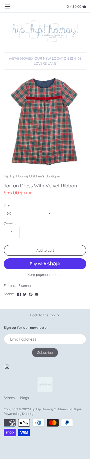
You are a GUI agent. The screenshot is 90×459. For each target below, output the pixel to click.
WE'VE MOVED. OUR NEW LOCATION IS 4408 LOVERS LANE (45, 61)
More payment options (45, 275)
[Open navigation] (7, 6)
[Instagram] (7, 366)
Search (9, 398)
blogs (24, 398)
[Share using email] (36, 293)
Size (7, 205)
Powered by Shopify (18, 414)
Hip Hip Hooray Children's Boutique (32, 176)
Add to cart (45, 250)
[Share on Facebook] (19, 293)
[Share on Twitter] (24, 293)
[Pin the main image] (30, 293)
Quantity (10, 223)
